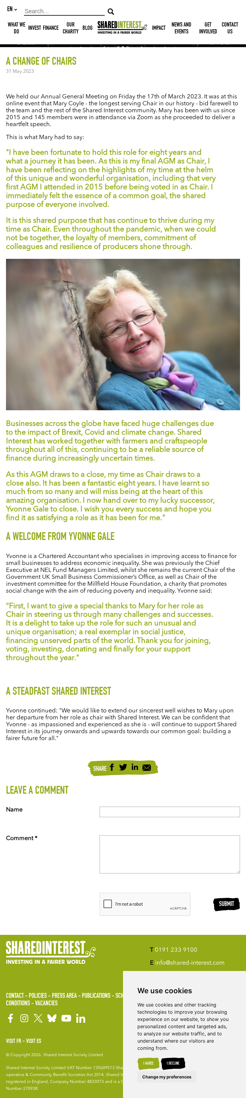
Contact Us (230, 28)
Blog (87, 29)
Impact (159, 29)
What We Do (16, 28)
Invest (34, 29)
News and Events (181, 28)
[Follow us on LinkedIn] (80, 1018)
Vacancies (46, 1003)
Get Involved (208, 28)
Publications (96, 996)
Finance (50, 29)
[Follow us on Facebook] (10, 1018)
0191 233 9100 (173, 950)
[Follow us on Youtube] (66, 1018)
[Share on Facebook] (111, 768)
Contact (15, 996)
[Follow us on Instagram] (24, 1018)
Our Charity (71, 28)
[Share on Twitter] (123, 768)
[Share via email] (147, 768)
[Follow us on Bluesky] (51, 1018)
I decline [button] (173, 1064)
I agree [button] (148, 1064)
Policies (38, 996)
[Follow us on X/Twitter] (38, 1018)
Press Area (64, 996)
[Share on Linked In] (135, 768)
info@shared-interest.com (187, 963)
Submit (226, 904)
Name (14, 810)
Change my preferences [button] (166, 1076)
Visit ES (33, 1042)
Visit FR (13, 1042)
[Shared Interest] (122, 28)
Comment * (22, 839)
